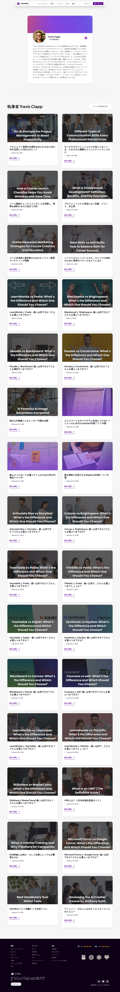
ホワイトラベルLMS (16, 963)
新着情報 (34, 963)
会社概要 (54, 949)
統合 (12, 966)
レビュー (60, 3)
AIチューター (14, 957)
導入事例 (34, 952)
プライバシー (55, 954)
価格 (73, 3)
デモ (33, 957)
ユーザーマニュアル (37, 960)
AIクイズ (13, 954)
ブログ (67, 3)
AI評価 (12, 960)
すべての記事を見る (100, 106)
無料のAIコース (36, 954)
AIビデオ (13, 952)
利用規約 (54, 957)
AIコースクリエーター (17, 949)
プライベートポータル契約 (59, 960)
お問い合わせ (55, 952)
